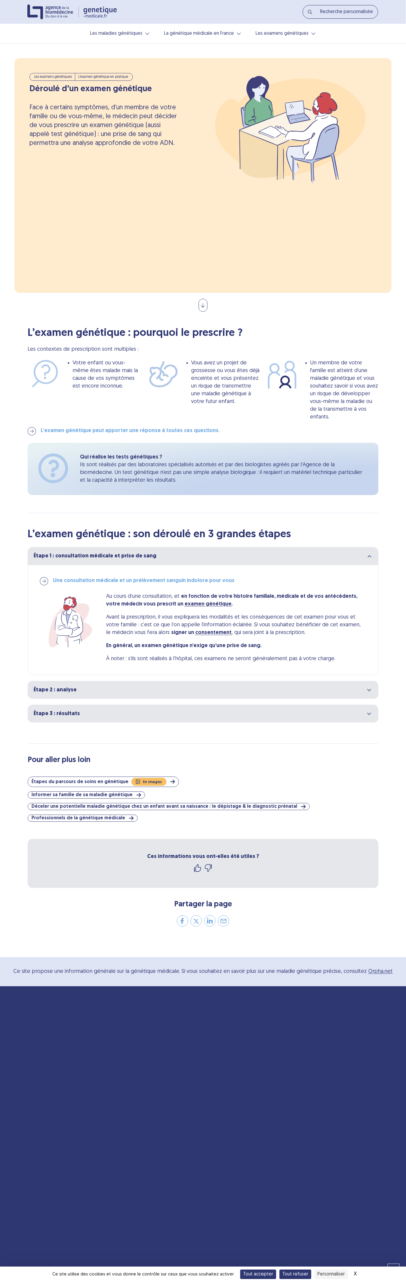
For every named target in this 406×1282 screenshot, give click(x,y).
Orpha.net (380, 971)
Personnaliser (331, 1274)
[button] (99, 782)
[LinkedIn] (210, 923)
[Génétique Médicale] (100, 12)
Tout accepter (258, 1274)
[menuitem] (340, 12)
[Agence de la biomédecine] (53, 11)
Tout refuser (295, 1274)
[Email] (223, 923)
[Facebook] (182, 923)
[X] (196, 923)
